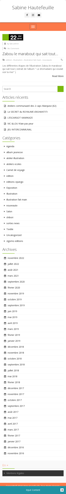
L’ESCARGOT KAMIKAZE (20, 117)
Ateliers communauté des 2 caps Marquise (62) (32, 105)
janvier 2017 (14, 441)
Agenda (10, 146)
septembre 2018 (16, 364)
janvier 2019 (14, 340)
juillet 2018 (13, 370)
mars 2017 (13, 429)
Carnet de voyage (15, 169)
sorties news (13, 223)
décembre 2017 (16, 388)
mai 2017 (12, 417)
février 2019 (14, 334)
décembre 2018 (16, 346)
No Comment (13, 48)
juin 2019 (12, 311)
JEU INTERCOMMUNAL (20, 129)
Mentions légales (15, 473)
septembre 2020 (16, 281)
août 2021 (13, 269)
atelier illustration (15, 158)
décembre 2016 (16, 447)
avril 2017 (13, 423)
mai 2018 (12, 376)
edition (9, 60)
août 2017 (13, 411)
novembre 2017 (16, 394)
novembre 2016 (16, 453)
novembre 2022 (16, 257)
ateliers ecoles (13, 164)
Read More (58, 76)
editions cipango (14, 181)
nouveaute (47, 60)
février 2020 (14, 287)
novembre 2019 (16, 293)
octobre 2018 (15, 358)
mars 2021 (13, 275)
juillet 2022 (13, 263)
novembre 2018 (16, 352)
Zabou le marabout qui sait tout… (30, 53)
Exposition (11, 187)
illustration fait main (32, 60)
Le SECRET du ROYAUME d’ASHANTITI (28, 111)
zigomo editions (14, 241)
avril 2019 (13, 323)
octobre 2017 (15, 400)
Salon (9, 211)
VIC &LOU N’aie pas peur (20, 123)
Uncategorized (13, 235)
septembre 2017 (16, 405)
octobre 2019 (15, 299)
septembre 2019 (16, 305)
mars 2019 (13, 329)
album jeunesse (14, 152)
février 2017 (14, 435)
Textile (9, 229)
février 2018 (14, 382)
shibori (9, 217)
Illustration (17, 60)
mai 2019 (12, 317)
